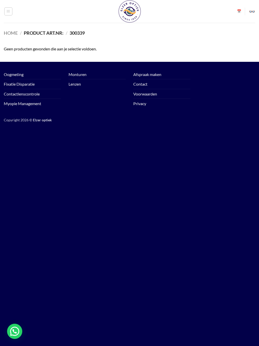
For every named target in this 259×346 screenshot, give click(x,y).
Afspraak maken (147, 74)
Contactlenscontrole (22, 93)
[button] (8, 11)
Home (11, 33)
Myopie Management (22, 103)
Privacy (139, 103)
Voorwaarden (145, 93)
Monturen (78, 74)
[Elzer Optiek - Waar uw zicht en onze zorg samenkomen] (129, 11)
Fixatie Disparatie (19, 84)
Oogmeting (14, 74)
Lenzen (75, 84)
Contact (140, 84)
